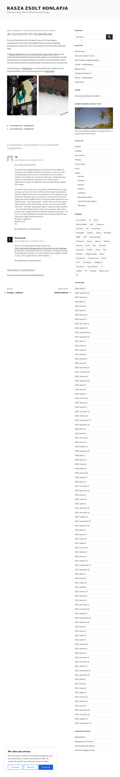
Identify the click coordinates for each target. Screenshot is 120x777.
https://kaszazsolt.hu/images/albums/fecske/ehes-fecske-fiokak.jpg (40, 248)
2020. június (79, 389)
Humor (89, 241)
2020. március (80, 398)
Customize (15, 767)
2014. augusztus (81, 526)
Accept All (46, 767)
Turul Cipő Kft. (92, 267)
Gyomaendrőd (95, 237)
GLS (85, 237)
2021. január (79, 363)
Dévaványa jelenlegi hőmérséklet (87, 96)
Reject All (30, 767)
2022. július (79, 302)
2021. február (80, 359)
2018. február (80, 477)
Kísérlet (90, 250)
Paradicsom (80, 258)
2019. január (79, 442)
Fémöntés (107, 233)
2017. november (81, 486)
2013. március (80, 591)
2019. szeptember (82, 420)
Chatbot (78, 147)
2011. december (81, 657)
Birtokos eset (80, 51)
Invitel (87, 245)
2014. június (79, 534)
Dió (87, 228)
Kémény (81, 185)
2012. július (79, 627)
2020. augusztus (81, 381)
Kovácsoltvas (80, 155)
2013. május (79, 583)
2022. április (79, 310)
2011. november (81, 662)
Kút (104, 250)
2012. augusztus (81, 622)
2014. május (79, 539)
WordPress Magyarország (84, 750)
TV (102, 267)
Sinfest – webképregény (84, 78)
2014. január (79, 556)
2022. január (79, 319)
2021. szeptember (81, 332)
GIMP (78, 237)
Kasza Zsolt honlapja (37, 8)
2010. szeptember (82, 723)
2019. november (81, 411)
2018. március (80, 473)
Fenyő (98, 233)
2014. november (81, 512)
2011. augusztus (81, 675)
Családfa (78, 151)
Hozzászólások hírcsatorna (85, 746)
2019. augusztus (81, 425)
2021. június (79, 346)
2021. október (80, 328)
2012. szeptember (81, 618)
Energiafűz (80, 233)
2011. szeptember (81, 671)
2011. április (79, 692)
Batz (92, 224)
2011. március (80, 697)
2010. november (81, 714)
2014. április (79, 543)
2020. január (79, 407)
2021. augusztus (81, 337)
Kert (94, 245)
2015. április (79, 504)
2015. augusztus (81, 490)
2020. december (81, 368)
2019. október (80, 416)
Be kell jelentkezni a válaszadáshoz (28, 229)
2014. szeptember (82, 521)
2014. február (80, 552)
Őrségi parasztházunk (83, 73)
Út (77, 275)
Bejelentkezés (80, 737)
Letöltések (82, 193)
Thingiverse (27, 68)
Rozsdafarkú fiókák (85, 197)
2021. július (79, 341)
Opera (102, 254)
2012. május (79, 635)
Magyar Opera (80, 69)
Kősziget (79, 254)
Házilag (106, 241)
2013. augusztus (81, 570)
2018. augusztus (81, 451)
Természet (29, 126)
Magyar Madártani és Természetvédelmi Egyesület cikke (33, 54)
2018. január (79, 482)
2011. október (80, 666)
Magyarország (91, 254)
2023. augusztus (81, 293)
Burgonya (100, 224)
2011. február (80, 701)
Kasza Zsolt (49, 30)
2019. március (80, 438)
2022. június (79, 306)
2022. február (80, 315)
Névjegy (78, 160)
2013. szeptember (82, 565)
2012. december (81, 605)
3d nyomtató (16, 126)
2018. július (79, 455)
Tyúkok (79, 271)
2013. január (79, 600)
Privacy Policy (80, 164)
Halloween (80, 241)
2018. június (79, 460)
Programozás (93, 258)
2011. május (79, 688)
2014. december (81, 508)
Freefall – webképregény (84, 64)
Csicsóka (79, 228)
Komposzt (80, 250)
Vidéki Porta (79, 82)
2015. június (79, 495)
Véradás (93, 271)
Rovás (77, 168)
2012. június (79, 631)
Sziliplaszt (98, 262)
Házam (98, 241)
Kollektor (81, 189)
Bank (96, 220)
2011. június (79, 684)
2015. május (79, 499)
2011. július (79, 679)
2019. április (79, 433)
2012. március (80, 644)
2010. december (81, 710)
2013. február (80, 596)
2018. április (79, 469)
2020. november (81, 372)
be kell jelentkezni (36, 275)
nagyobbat (49, 71)
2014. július (79, 530)
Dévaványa (96, 228)
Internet (79, 245)
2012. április (79, 640)
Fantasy (90, 233)
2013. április (79, 587)
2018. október (80, 447)
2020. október (80, 376)
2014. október (80, 517)
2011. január (79, 706)
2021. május (79, 350)
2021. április (79, 354)
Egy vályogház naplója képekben (87, 60)
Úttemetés (82, 205)
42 (90, 220)
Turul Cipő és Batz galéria (87, 201)
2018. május (79, 464)
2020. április (79, 394)
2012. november (81, 609)
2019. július (79, 429)
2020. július (79, 385)
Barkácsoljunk (81, 224)
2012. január (79, 653)
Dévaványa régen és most (84, 56)
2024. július (79, 288)
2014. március (80, 548)
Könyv (98, 250)
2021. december (81, 324)
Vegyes (77, 173)
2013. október (80, 561)
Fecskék (81, 176)
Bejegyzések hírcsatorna (84, 741)
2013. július (79, 574)
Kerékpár (102, 245)
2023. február (80, 297)
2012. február (80, 649)
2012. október (80, 613)
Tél (86, 271)
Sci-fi (78, 262)
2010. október (80, 719)
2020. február (80, 403)
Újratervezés (104, 271)
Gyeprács (81, 180)
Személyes (87, 262)
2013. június (79, 578)
